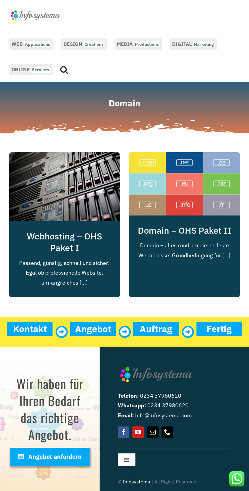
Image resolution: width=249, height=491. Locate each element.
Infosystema (136, 482)
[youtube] (138, 432)
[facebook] (123, 432)
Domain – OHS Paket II (184, 230)
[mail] (153, 432)
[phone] (167, 432)
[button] (64, 69)
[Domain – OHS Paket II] (184, 156)
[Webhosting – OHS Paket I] (64, 156)
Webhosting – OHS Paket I (64, 241)
